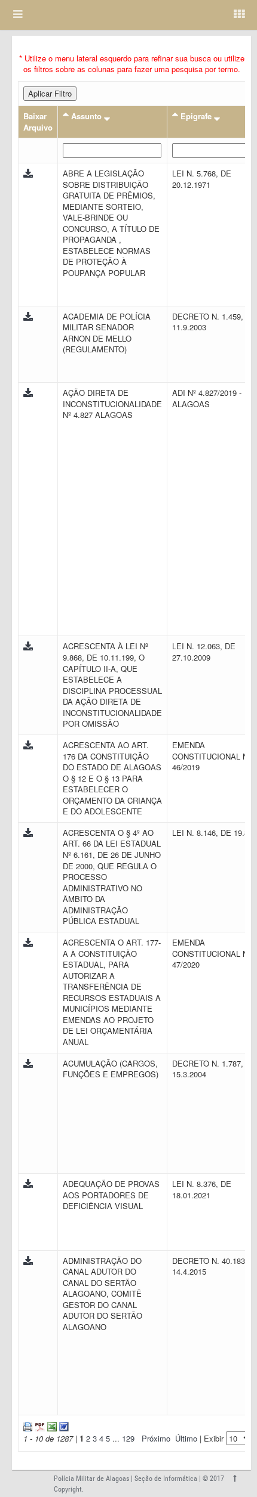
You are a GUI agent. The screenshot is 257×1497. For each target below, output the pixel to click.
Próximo (156, 1438)
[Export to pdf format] (38, 1425)
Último (186, 1438)
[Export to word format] (63, 1425)
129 (128, 1438)
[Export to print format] (27, 1425)
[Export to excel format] (51, 1425)
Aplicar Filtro (50, 93)
